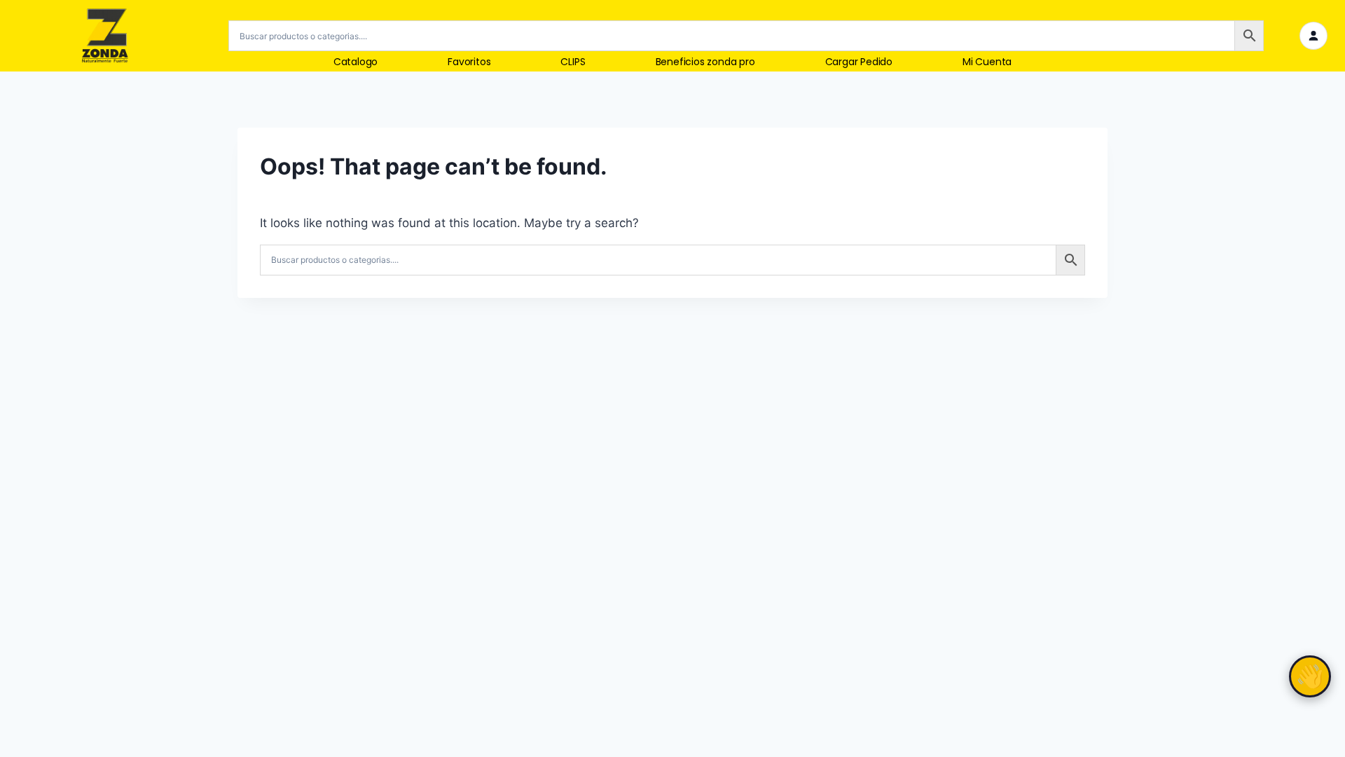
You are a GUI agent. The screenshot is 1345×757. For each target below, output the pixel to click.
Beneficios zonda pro (705, 62)
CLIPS (572, 62)
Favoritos (469, 62)
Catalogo (355, 62)
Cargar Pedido (858, 62)
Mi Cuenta (987, 62)
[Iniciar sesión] (1313, 36)
